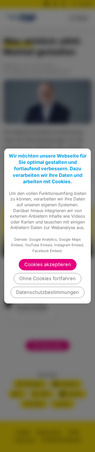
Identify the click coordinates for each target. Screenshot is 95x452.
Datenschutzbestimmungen (47, 292)
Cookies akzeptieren (47, 264)
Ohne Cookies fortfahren (47, 278)
